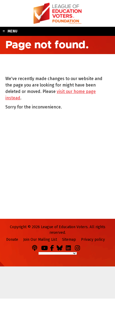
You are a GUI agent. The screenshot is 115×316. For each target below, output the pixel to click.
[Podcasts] (36, 247)
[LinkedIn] (70, 247)
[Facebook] (53, 247)
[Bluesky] (61, 247)
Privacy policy (93, 239)
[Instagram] (79, 247)
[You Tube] (45, 247)
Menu (12, 31)
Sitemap (69, 239)
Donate (12, 239)
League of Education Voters (57, 13)
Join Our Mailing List (40, 239)
